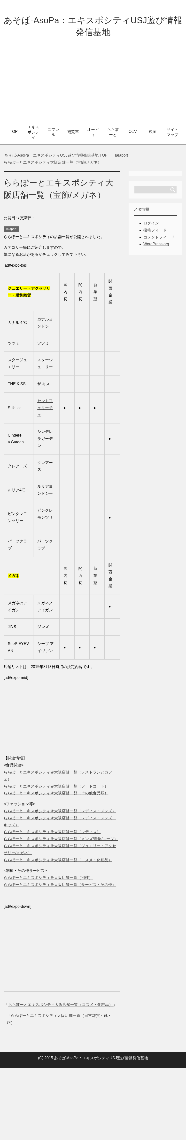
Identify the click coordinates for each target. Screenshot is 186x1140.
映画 (152, 132)
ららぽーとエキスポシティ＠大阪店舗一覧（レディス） (52, 832)
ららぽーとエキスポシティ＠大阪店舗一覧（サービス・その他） (60, 885)
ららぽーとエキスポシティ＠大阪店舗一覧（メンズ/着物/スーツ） (61, 839)
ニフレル (53, 132)
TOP (14, 131)
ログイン (151, 223)
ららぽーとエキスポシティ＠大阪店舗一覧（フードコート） (56, 786)
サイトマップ (172, 132)
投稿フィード (155, 230)
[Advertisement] (93, 84)
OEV (133, 131)
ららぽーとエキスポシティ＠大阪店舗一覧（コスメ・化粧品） (58, 860)
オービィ (93, 132)
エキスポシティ (33, 132)
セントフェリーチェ (45, 408)
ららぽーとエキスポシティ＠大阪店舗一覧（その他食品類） (56, 793)
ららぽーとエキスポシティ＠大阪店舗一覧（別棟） (48, 878)
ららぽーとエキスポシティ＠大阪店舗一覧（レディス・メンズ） (60, 811)
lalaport (11, 229)
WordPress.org (156, 244)
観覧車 (73, 132)
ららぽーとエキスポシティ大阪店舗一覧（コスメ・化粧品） (60, 1005)
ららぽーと (113, 132)
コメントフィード (158, 237)
